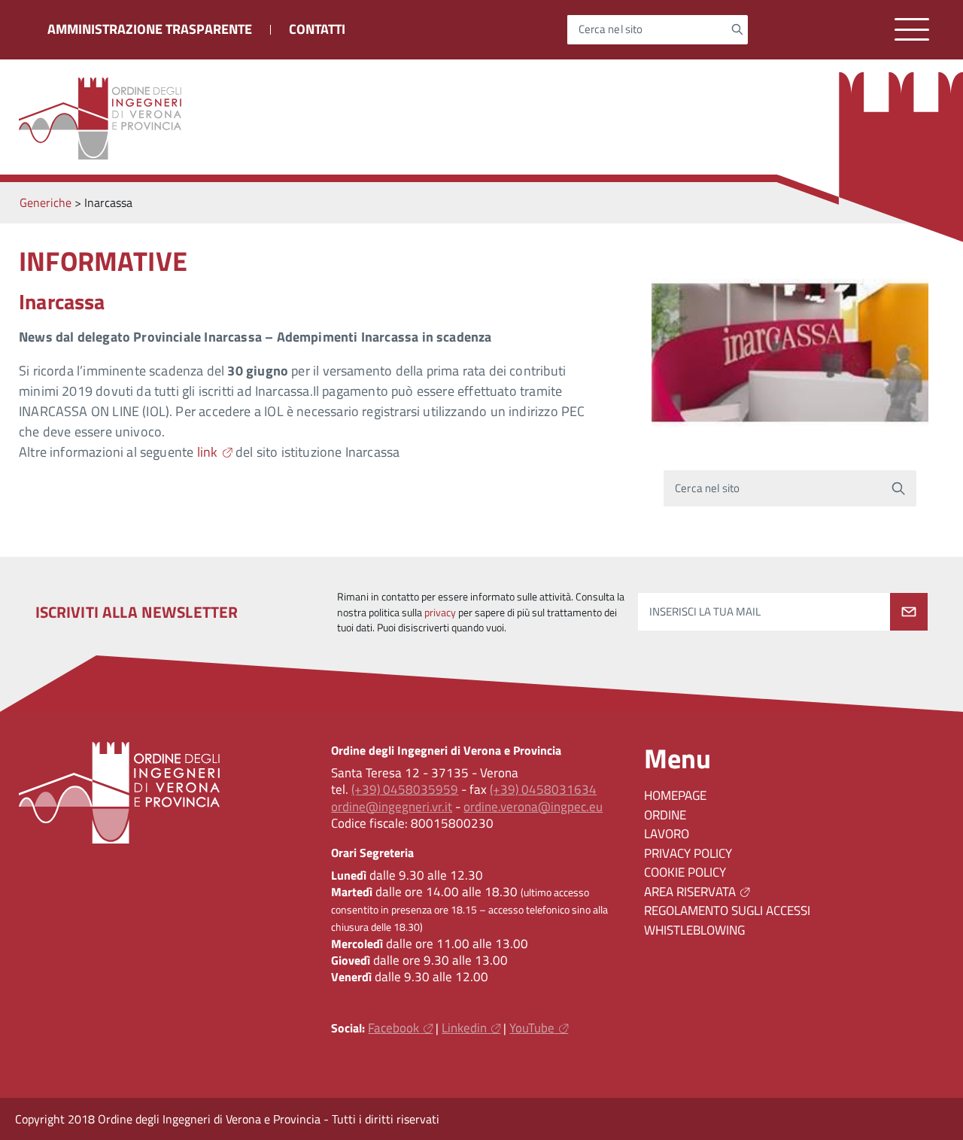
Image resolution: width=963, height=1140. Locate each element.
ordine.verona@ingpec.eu (533, 806)
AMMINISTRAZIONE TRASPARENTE (149, 29)
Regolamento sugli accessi (727, 910)
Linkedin (464, 1028)
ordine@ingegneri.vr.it (391, 806)
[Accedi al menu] (912, 29)
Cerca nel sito (611, 29)
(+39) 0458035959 (404, 789)
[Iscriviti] (909, 612)
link (207, 452)
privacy (440, 612)
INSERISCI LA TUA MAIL (705, 612)
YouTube (531, 1028)
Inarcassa (62, 301)
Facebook (393, 1028)
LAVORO (666, 834)
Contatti (317, 29)
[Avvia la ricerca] (737, 29)
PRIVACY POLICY (688, 853)
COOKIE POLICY (685, 872)
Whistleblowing (694, 930)
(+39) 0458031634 (543, 789)
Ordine (665, 815)
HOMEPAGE (675, 795)
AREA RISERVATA (690, 891)
